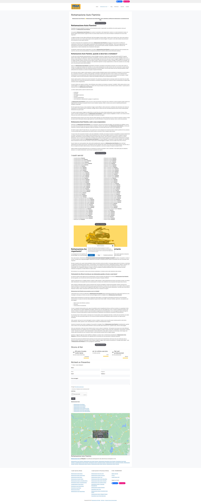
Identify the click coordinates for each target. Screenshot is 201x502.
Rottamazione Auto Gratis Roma (78, 491)
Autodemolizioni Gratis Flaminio (82, 462)
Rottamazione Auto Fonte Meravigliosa (82, 411)
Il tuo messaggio (74, 378)
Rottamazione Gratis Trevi (96, 477)
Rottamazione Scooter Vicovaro (98, 475)
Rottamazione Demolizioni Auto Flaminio (107, 461)
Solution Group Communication (111, 500)
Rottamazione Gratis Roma (76, 473)
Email (72, 373)
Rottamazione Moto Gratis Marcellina (99, 479)
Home (97, 6)
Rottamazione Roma (75, 489)
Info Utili (122, 6)
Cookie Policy (100, 433)
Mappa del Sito (115, 473)
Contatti (127, 6)
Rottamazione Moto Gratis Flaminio (98, 464)
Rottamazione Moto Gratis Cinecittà (98, 480)
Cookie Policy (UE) (115, 477)
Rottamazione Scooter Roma (77, 479)
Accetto (100, 436)
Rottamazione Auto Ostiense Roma (98, 482)
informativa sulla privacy (79, 386)
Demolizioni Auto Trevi (96, 489)
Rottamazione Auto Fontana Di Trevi (81, 408)
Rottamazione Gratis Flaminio (113, 464)
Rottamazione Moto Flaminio (85, 464)
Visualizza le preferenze (108, 255)
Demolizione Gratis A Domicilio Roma (79, 482)
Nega (99, 255)
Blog (111, 6)
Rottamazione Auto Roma (79, 404)
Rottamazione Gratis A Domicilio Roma (79, 480)
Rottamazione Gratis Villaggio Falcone (99, 494)
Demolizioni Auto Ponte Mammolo (98, 495)
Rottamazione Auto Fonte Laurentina (81, 409)
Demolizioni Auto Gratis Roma (77, 486)
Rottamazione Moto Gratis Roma (78, 475)
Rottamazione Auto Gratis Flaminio (91, 461)
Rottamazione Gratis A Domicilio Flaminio (114, 462)
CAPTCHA (73, 391)
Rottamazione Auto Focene (79, 407)
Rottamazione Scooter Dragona (98, 487)
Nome (72, 371)
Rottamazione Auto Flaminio (77, 461)
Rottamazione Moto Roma (76, 477)
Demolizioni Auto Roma (76, 487)
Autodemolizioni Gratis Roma (77, 484)
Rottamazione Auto (103, 6)
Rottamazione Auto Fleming (79, 405)
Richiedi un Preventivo (100, 23)
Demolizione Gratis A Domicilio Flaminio (97, 462)
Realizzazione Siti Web (96, 500)
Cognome (103, 371)
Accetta (91, 255)
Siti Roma (102, 500)
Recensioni (116, 6)
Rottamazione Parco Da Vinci (97, 473)
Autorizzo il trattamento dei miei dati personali (80, 389)
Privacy (113, 475)
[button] (112, 245)
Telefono (103, 373)
